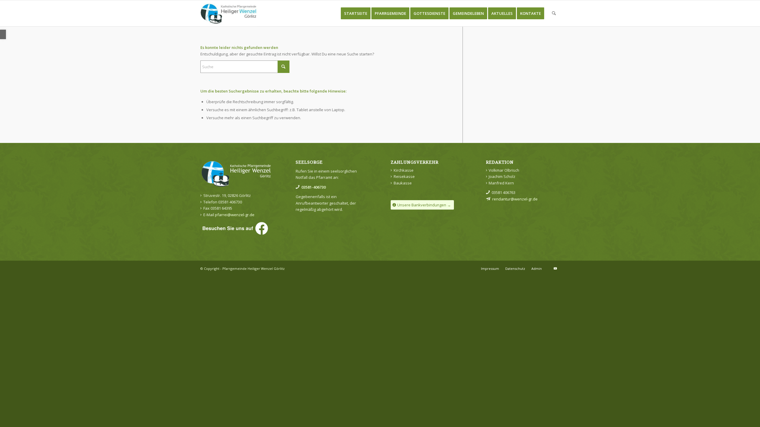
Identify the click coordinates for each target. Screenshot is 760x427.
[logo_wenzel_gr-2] (228, 13)
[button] (3, 34)
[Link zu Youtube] (555, 268)
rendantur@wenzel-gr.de (515, 199)
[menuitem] (355, 13)
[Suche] (554, 13)
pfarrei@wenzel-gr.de (235, 214)
